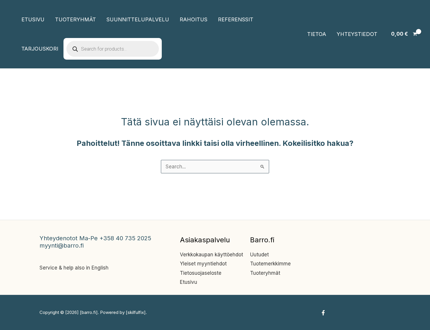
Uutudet (259, 255)
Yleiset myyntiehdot (203, 264)
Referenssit (235, 19)
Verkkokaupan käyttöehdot (211, 255)
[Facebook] (323, 312)
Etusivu (188, 282)
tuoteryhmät (75, 19)
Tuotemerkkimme (270, 264)
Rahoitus (193, 19)
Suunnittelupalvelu (137, 19)
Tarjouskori (39, 49)
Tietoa (316, 34)
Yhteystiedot (357, 34)
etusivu (32, 19)
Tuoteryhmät (265, 273)
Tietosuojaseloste (200, 273)
